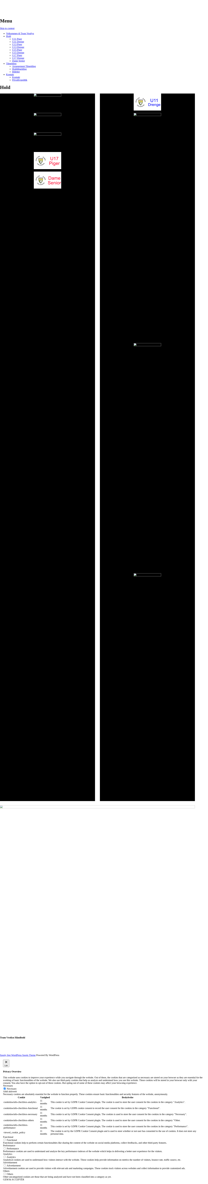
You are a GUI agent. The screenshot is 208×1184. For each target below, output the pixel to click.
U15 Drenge (18, 52)
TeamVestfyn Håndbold (24, 6)
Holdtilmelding (19, 69)
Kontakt (10, 74)
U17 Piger (17, 55)
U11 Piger (17, 39)
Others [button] (6, 1171)
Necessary (12, 1088)
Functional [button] (8, 1137)
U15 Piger (17, 50)
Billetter (16, 71)
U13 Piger (17, 44)
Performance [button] (9, 1145)
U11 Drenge (18, 41)
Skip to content (7, 28)
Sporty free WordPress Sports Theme (18, 1055)
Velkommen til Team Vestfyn (20, 33)
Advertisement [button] (10, 1162)
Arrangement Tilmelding (24, 66)
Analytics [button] (7, 1154)
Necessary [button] (8, 1085)
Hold (8, 36)
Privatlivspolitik (19, 80)
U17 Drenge (18, 58)
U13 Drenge (18, 47)
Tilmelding (11, 63)
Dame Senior (18, 61)
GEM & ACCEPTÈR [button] (13, 1179)
